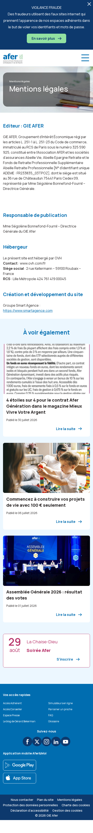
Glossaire (53, 721)
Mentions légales (69, 800)
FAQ (50, 715)
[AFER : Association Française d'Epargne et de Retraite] (12, 58)
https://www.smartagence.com (28, 310)
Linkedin (56, 741)
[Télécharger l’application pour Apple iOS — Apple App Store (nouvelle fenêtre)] (19, 778)
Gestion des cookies (67, 810)
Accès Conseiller (12, 709)
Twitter (37, 741)
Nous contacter (22, 800)
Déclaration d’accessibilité (30, 810)
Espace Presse (11, 715)
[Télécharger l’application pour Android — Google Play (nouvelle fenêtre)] (19, 765)
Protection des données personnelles (30, 805)
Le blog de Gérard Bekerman (19, 721)
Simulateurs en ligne (60, 703)
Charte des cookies (76, 805)
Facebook (27, 741)
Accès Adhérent (12, 703)
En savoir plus (44, 38)
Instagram (46, 741)
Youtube (65, 741)
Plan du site (45, 800)
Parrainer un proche (60, 709)
